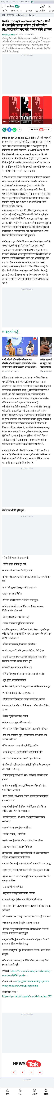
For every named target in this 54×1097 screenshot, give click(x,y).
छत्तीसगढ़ (10, 15)
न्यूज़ (30, 11)
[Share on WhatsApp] (14, 129)
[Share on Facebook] (9, 129)
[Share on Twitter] (19, 129)
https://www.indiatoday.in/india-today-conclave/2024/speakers (26, 973)
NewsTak (4, 1)
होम (5, 11)
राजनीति (41, 11)
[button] (20, 347)
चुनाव (16, 11)
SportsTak (13, 1)
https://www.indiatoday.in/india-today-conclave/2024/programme (25, 984)
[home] (27, 1063)
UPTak (21, 1)
